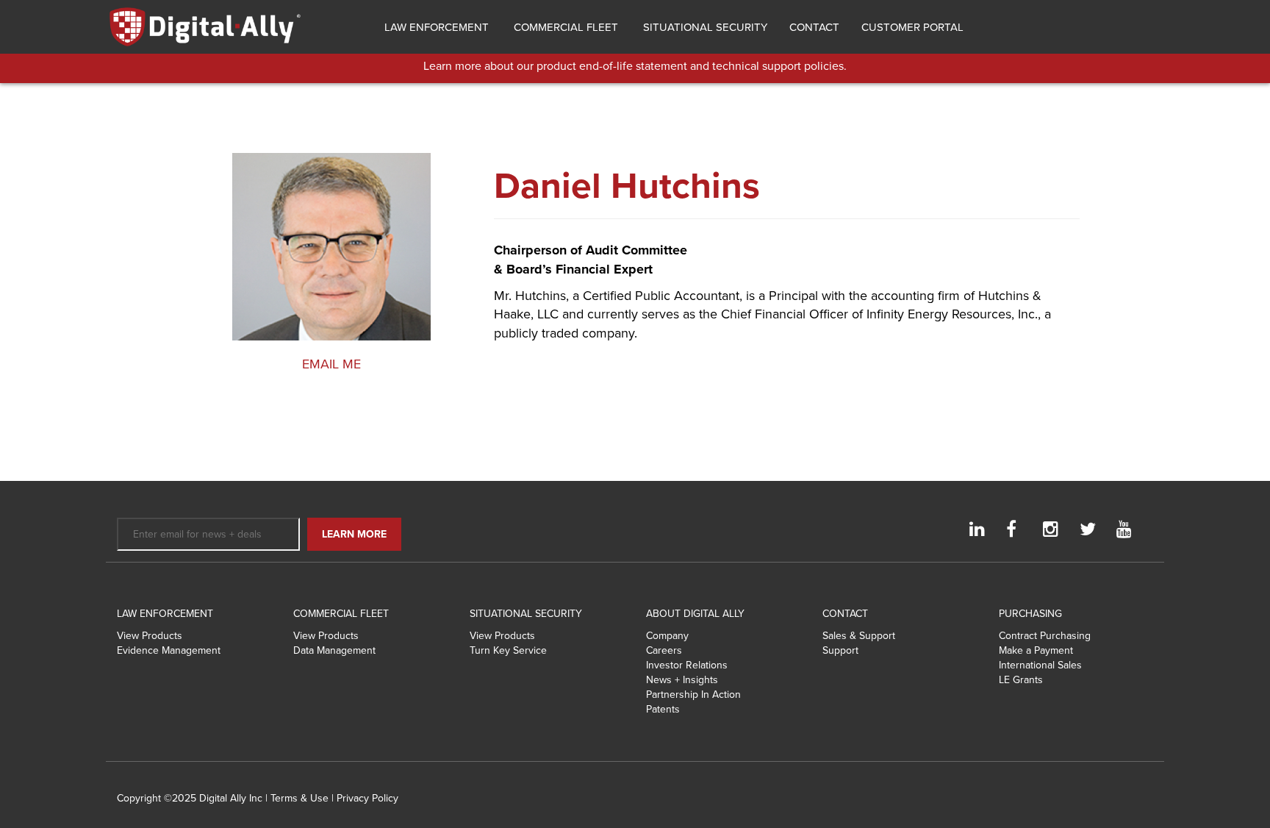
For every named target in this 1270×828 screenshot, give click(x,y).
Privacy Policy (367, 798)
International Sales (1040, 665)
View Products (149, 635)
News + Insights (682, 680)
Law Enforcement (435, 27)
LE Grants (1021, 680)
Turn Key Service (508, 650)
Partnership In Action (693, 694)
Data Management (334, 650)
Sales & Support (858, 635)
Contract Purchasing (1045, 635)
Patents (663, 709)
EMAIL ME (331, 364)
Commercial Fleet (564, 27)
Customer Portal (912, 27)
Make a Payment (1036, 650)
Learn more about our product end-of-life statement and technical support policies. (635, 66)
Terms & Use (299, 798)
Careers (664, 650)
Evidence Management (168, 650)
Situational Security (703, 27)
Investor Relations (687, 665)
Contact (814, 27)
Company (667, 635)
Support (840, 650)
